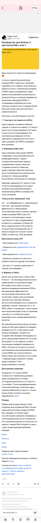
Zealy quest (23, 243)
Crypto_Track (7, 454)
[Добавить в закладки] (8, 483)
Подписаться (33, 37)
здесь (11, 461)
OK (35, 513)
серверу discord (25, 254)
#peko (4, 434)
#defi (4, 443)
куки (15, 512)
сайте (16, 396)
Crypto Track (12, 36)
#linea (4, 447)
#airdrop (5, 438)
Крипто (9, 38)
